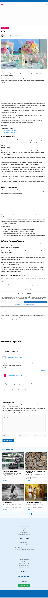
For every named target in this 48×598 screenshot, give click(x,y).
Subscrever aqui (24, 585)
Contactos (24, 561)
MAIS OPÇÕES (12, 302)
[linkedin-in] (25, 576)
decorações (29, 244)
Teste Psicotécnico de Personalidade (24, 547)
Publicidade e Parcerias (24, 559)
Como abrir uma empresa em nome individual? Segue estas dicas (27, 388)
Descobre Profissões (24, 526)
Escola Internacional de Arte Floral (12, 310)
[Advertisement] (24, 16)
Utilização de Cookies (24, 565)
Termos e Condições (24, 567)
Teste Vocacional (24, 546)
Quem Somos (24, 557)
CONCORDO (35, 302)
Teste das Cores (24, 542)
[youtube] (28, 576)
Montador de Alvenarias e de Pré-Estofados (35, 471)
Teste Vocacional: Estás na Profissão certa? (24, 549)
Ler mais (5, 480)
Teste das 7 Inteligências (24, 544)
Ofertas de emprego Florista (10, 132)
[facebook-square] (19, 576)
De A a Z (24, 528)
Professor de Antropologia (33, 502)
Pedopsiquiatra (7, 502)
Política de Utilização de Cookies (19, 304)
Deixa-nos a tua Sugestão (24, 534)
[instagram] (22, 576)
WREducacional (7, 312)
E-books (24, 530)
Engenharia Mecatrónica (10, 471)
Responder (43, 370)
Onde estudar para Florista (10, 130)
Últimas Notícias (24, 532)
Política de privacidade (30, 304)
